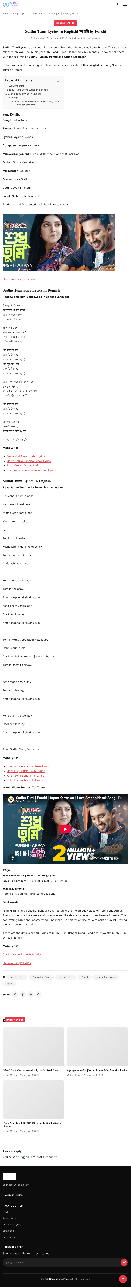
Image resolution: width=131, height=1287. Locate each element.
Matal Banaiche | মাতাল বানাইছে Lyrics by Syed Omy (30, 1070)
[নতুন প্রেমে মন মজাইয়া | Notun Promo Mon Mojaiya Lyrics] (97, 1046)
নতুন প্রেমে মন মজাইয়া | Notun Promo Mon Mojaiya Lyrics (97, 1070)
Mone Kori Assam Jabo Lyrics (26, 456)
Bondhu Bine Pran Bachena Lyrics (28, 766)
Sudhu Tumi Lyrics (106, 977)
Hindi (5, 1212)
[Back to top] (123, 1279)
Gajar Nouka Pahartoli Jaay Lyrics (29, 461)
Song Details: (20, 85)
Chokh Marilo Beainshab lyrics (22, 954)
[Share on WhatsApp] (38, 994)
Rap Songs (9, 1237)
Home (6, 13)
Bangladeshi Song (41, 977)
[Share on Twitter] (15, 994)
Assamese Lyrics (12, 1224)
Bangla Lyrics (20, 13)
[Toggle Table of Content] (56, 81)
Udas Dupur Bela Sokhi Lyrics (26, 771)
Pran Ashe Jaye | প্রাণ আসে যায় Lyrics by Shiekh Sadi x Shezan (32, 1124)
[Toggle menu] (124, 4)
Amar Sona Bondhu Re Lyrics (25, 775)
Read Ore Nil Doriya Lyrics (24, 465)
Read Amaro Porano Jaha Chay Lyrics (31, 470)
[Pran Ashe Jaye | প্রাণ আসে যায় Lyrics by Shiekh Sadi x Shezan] (33, 1099)
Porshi (85, 977)
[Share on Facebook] (22, 994)
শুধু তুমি (9, 983)
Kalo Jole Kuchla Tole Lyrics (25, 780)
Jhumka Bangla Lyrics (17, 963)
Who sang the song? (26, 105)
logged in (26, 1157)
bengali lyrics (66, 977)
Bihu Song (8, 1230)
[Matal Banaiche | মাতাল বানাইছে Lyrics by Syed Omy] (33, 1046)
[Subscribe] (124, 1262)
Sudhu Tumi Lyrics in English (24, 93)
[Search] (117, 4)
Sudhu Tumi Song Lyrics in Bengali (27, 89)
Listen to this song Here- (19, 279)
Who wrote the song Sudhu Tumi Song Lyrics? (38, 101)
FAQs (15, 97)
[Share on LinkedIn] (30, 994)
